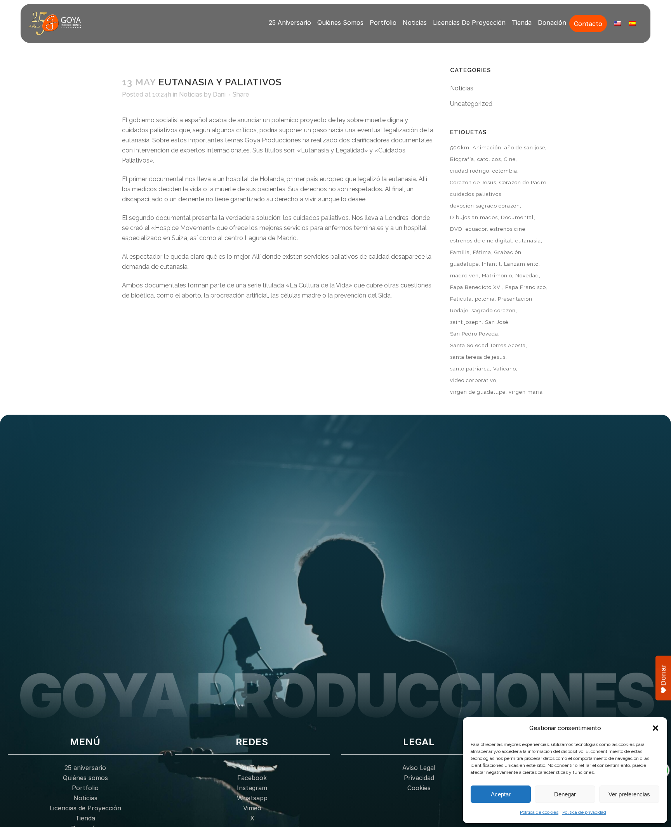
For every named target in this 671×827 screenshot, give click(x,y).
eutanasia (528, 241)
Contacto (588, 24)
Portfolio (383, 22)
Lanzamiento (521, 264)
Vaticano (504, 369)
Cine (510, 159)
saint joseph (466, 322)
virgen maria (526, 392)
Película (461, 299)
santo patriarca (470, 369)
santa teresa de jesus (478, 357)
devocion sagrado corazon (485, 206)
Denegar (565, 794)
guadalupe (464, 264)
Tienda (522, 22)
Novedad (527, 276)
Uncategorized (471, 103)
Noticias (415, 22)
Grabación (508, 252)
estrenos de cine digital (481, 241)
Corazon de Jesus (473, 182)
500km (459, 148)
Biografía (462, 159)
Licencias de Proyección (469, 22)
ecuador (476, 229)
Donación (552, 22)
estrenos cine (507, 229)
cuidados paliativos (475, 194)
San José (496, 322)
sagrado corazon (493, 310)
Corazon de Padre (522, 182)
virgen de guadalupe (478, 392)
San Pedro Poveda (474, 334)
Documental (517, 217)
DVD (456, 229)
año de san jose (524, 148)
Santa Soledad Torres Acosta (488, 345)
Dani (219, 94)
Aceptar (501, 794)
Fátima (482, 252)
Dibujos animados (474, 217)
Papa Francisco (525, 287)
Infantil (491, 264)
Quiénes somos (340, 22)
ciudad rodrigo (469, 171)
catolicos (489, 159)
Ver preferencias (629, 794)
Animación (487, 148)
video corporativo (473, 380)
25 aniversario (290, 22)
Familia (460, 252)
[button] (655, 728)
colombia (504, 171)
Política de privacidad (584, 812)
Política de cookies (539, 812)
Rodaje (459, 310)
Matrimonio (497, 276)
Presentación (515, 299)
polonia (485, 299)
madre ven (464, 276)
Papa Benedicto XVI (476, 287)
